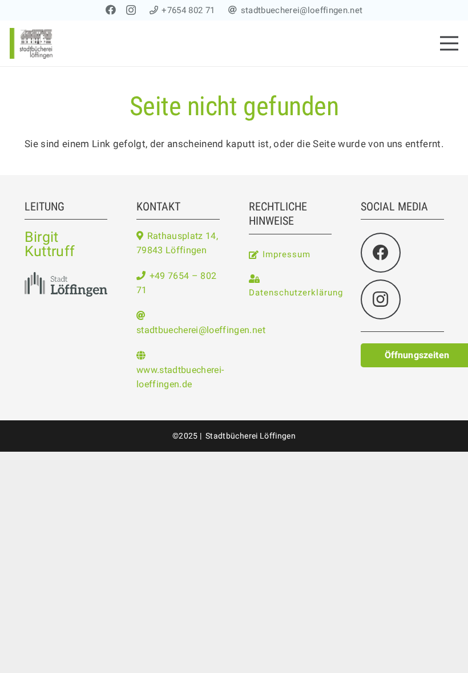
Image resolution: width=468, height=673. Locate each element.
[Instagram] (131, 10)
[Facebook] (111, 10)
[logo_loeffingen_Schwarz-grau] (66, 284)
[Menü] (449, 43)
